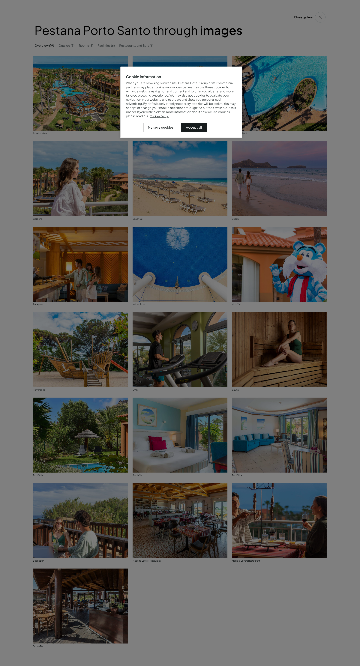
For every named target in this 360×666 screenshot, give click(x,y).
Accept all (194, 127)
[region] (181, 102)
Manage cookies (161, 127)
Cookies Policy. (159, 116)
